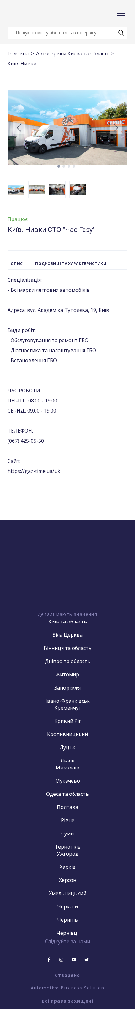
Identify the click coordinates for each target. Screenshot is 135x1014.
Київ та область (67, 621)
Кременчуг (67, 707)
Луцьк (67, 747)
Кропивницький (67, 734)
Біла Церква (67, 634)
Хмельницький (67, 893)
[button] (121, 32)
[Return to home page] (33, 13)
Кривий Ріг (67, 721)
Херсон (67, 880)
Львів (67, 760)
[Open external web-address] (67, 577)
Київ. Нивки (22, 63)
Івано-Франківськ (68, 700)
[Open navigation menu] (121, 13)
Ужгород (67, 853)
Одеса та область (67, 793)
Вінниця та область (68, 648)
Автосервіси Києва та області (72, 53)
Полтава (67, 807)
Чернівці (67, 932)
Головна (18, 53)
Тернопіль (68, 846)
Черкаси (67, 906)
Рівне (67, 820)
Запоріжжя (67, 687)
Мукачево (67, 780)
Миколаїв (67, 767)
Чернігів (67, 919)
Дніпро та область (67, 661)
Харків (68, 866)
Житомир (67, 674)
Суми (67, 833)
